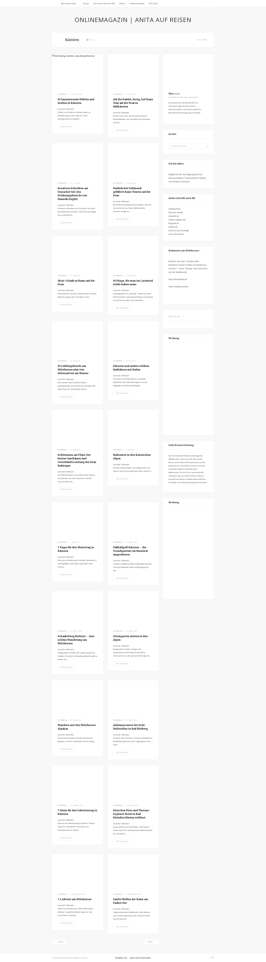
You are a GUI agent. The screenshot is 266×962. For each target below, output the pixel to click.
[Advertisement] (188, 388)
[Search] (211, 3)
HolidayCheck (174, 209)
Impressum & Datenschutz (140, 958)
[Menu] (55, 3)
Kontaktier (121, 958)
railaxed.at (173, 227)
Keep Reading (66, 127)
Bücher (122, 3)
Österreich (62, 94)
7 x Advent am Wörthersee (74, 899)
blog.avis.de (173, 223)
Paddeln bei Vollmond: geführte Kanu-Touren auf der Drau (132, 192)
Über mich (153, 3)
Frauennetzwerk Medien (195, 178)
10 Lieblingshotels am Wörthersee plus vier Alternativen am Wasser (73, 369)
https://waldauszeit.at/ (178, 286)
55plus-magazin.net (177, 219)
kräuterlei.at (173, 216)
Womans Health (175, 212)
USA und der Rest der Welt (104, 3)
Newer (150, 942)
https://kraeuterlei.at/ (177, 279)
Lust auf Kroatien (176, 234)
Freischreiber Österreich (179, 181)
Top (212, 957)
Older (60, 942)
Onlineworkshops (137, 3)
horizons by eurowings (178, 230)
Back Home (202, 40)
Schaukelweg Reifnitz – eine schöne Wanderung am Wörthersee (76, 640)
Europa (86, 3)
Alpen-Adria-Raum (68, 3)
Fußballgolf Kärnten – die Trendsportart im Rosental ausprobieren (130, 551)
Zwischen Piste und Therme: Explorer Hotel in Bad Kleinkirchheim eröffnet (131, 814)
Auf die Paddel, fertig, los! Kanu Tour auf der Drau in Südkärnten (133, 103)
